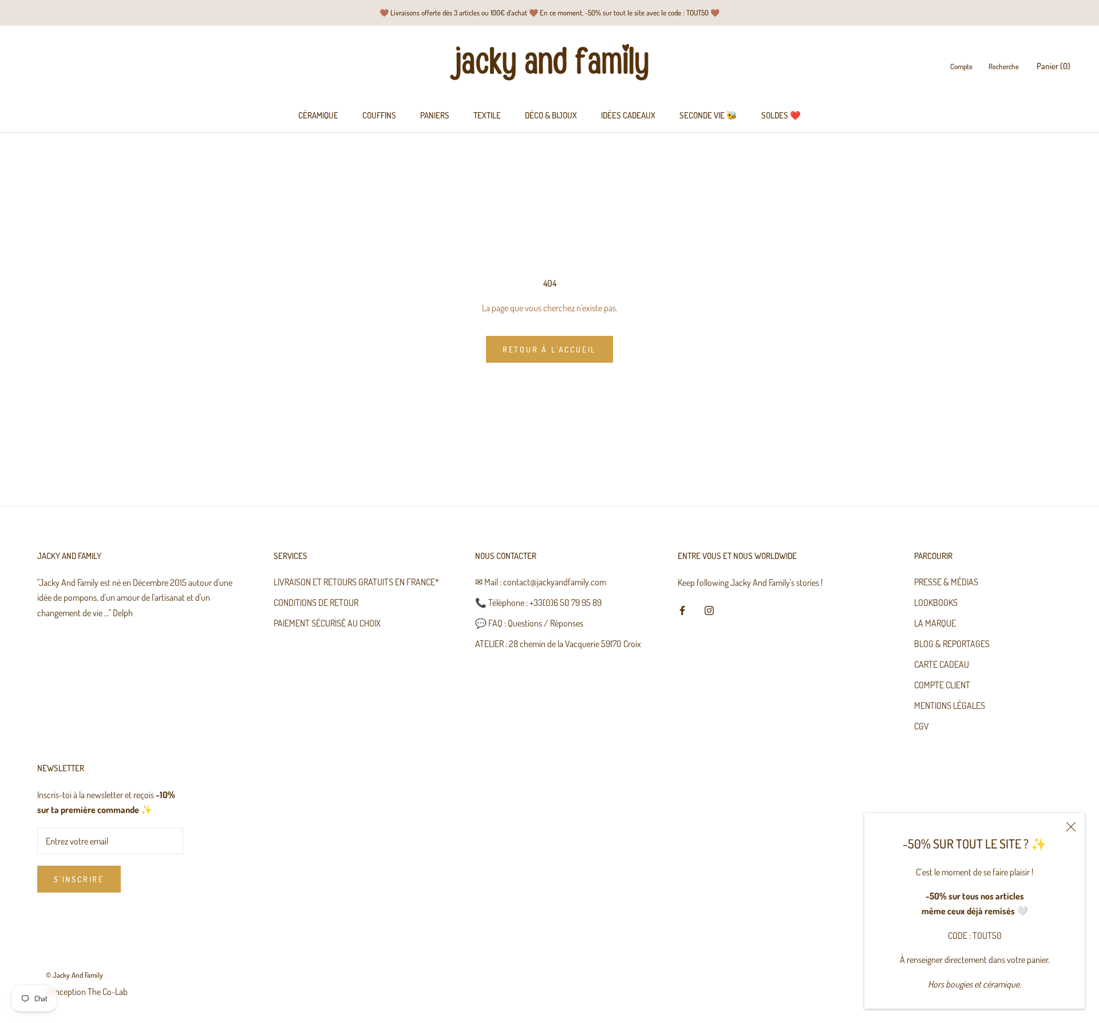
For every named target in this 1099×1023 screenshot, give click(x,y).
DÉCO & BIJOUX (551, 115)
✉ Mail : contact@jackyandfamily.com (540, 582)
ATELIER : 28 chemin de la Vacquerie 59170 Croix (558, 643)
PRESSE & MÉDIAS (946, 582)
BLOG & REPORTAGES (952, 643)
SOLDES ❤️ (781, 115)
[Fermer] (1071, 827)
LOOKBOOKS (936, 602)
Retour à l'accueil (549, 349)
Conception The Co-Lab (87, 991)
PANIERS (434, 115)
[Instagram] (709, 608)
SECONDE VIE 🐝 (708, 115)
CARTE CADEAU (941, 664)
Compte (961, 67)
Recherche (1004, 67)
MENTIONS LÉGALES (949, 705)
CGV (921, 726)
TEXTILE (487, 115)
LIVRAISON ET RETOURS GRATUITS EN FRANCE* (356, 582)
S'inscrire (79, 879)
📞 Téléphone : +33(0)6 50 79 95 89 (538, 602)
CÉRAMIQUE (318, 115)
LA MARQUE (935, 623)
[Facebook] (682, 608)
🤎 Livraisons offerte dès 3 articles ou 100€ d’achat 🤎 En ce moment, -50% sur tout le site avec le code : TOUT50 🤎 (549, 12)
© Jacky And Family (74, 975)
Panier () (1053, 66)
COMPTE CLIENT (942, 685)
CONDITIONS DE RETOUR (316, 602)
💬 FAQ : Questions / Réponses (529, 623)
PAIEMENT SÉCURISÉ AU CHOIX (327, 623)
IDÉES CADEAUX (628, 115)
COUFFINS (379, 115)
